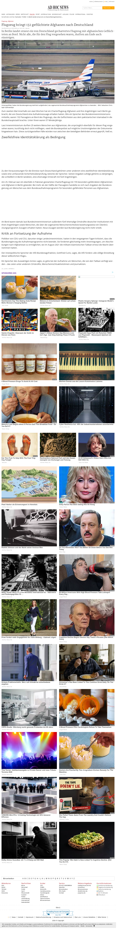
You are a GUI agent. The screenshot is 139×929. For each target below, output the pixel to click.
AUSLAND (65, 14)
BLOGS (91, 1)
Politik (24, 17)
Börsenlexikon (8, 878)
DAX (3, 885)
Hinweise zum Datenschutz (63, 917)
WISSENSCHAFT (57, 14)
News (14, 917)
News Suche (106, 8)
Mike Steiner (102, 917)
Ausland (23, 895)
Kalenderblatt (25, 902)
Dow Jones (5, 893)
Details (82, 926)
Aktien (42, 895)
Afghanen (11, 21)
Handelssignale (44, 893)
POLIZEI (72, 14)
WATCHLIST (111, 1)
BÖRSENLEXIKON (98, 1)
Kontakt (61, 893)
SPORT (38, 14)
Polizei (23, 897)
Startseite (18, 17)
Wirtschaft (24, 887)
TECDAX (4, 889)
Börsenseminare (45, 900)
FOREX (42, 887)
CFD (41, 885)
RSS (106, 1)
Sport (23, 891)
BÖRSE (18, 14)
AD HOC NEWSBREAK (65, 885)
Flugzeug (4, 21)
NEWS (3, 14)
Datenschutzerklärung (43, 917)
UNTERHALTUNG (46, 14)
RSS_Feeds (62, 891)
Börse (23, 885)
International (25, 900)
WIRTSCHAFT (25, 14)
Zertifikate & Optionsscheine (45, 897)
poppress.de (81, 893)
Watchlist (62, 887)
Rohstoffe (43, 889)
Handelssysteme (45, 891)
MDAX (3, 887)
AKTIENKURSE (10, 14)
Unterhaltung (25, 898)
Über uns (77, 917)
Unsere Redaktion (89, 917)
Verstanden (88, 926)
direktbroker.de (82, 891)
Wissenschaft (25, 893)
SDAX (3, 891)
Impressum (29, 917)
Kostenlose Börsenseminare (83, 888)
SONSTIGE (89, 14)
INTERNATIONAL (80, 14)
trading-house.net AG (84, 885)
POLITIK (32, 14)
